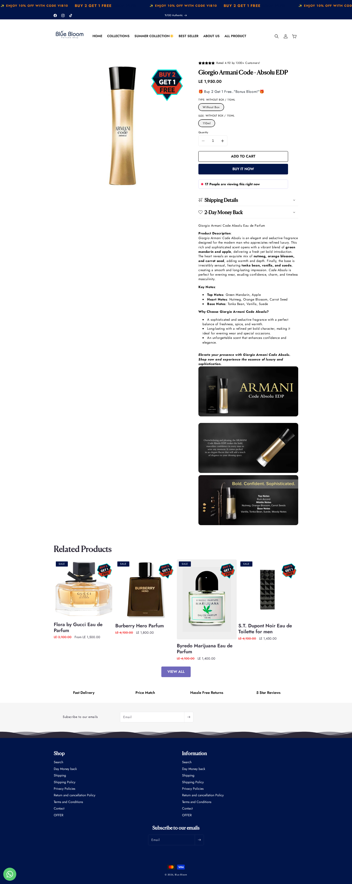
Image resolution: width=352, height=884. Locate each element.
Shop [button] (59, 753)
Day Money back (65, 768)
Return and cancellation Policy (74, 795)
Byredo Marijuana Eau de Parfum (204, 649)
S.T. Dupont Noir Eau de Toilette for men (265, 629)
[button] (276, 36)
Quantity (203, 132)
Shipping (60, 775)
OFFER (58, 815)
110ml (207, 123)
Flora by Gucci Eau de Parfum (78, 627)
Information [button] (194, 753)
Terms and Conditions (68, 802)
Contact (59, 808)
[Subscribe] (188, 717)
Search (58, 762)
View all (176, 671)
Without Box (211, 107)
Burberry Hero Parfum (139, 626)
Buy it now (243, 169)
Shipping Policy (64, 782)
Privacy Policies (64, 788)
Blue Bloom (181, 874)
